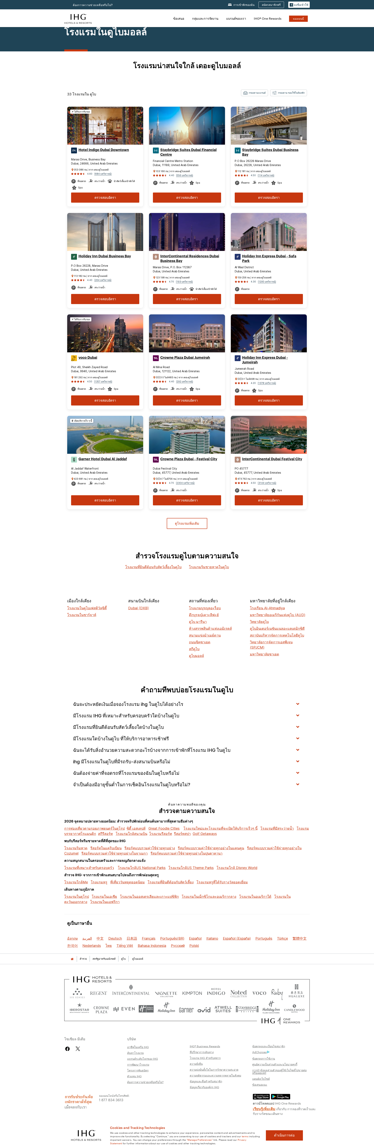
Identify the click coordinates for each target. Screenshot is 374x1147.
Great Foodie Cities (164, 828)
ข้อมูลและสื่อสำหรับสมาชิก (206, 1081)
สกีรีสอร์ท (105, 834)
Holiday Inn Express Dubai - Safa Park (269, 258)
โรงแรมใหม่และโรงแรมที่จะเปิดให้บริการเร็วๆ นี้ (220, 828)
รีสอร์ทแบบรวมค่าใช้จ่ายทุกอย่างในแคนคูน (211, 848)
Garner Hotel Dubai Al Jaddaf (103, 459)
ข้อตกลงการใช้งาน (263, 1058)
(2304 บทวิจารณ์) (185, 482)
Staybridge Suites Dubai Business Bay (270, 152)
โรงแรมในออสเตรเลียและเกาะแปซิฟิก (149, 897)
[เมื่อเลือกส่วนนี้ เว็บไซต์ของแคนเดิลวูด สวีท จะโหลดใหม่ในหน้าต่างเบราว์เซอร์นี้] (294, 1009)
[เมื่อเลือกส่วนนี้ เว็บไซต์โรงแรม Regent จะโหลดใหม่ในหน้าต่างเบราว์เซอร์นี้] (98, 992)
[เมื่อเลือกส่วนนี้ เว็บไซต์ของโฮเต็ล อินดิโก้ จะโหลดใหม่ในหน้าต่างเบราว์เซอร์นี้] (216, 992)
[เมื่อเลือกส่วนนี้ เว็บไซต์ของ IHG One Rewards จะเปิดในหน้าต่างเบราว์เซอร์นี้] (281, 1021)
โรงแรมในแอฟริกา (105, 902)
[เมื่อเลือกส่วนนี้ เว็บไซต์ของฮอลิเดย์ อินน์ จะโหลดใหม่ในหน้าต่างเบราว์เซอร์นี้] (166, 1009)
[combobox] (254, 93)
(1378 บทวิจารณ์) (267, 383)
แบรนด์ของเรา (236, 18)
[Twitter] (78, 1049)
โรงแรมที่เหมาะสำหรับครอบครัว (89, 868)
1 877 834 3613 (111, 1099)
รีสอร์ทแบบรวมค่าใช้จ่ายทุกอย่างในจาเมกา (114, 853)
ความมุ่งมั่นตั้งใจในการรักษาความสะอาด (214, 1069)
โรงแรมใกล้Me (76, 882)
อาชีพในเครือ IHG (138, 1047)
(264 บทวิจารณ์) (102, 280)
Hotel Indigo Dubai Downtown (104, 150)
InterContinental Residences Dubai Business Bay (189, 258)
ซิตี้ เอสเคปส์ (136, 828)
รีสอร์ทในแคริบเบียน (106, 848)
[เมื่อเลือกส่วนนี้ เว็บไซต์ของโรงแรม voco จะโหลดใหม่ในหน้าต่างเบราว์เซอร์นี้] (259, 992)
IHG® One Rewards (267, 18)
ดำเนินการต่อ (284, 1135)
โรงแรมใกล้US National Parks (142, 868)
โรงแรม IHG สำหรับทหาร (205, 1058)
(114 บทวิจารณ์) (266, 175)
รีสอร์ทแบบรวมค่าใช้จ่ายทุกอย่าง (149, 848)
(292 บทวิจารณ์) (184, 381)
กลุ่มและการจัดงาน (205, 18)
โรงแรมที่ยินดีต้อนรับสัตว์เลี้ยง (171, 882)
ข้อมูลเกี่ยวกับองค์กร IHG (204, 1087)
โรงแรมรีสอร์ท (160, 834)
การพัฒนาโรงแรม (138, 1064)
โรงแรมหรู (99, 882)
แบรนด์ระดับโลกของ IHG (142, 1059)
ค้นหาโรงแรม (135, 1053)
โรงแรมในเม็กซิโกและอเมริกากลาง (209, 897)
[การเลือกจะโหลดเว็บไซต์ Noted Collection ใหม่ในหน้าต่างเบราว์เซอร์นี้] (238, 992)
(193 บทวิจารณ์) (184, 281)
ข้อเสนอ (178, 18)
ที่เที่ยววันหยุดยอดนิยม (127, 882)
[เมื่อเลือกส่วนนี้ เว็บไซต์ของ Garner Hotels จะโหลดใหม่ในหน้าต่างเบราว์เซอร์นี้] (186, 1009)
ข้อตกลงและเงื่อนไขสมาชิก (268, 1046)
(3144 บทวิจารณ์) (267, 482)
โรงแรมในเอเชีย (104, 897)
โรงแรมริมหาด (75, 848)
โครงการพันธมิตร (138, 1070)
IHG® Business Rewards (205, 1046)
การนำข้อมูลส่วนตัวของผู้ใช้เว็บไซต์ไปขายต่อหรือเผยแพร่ (279, 1071)
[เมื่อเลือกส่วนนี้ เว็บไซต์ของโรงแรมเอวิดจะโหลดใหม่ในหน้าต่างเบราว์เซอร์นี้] (204, 1009)
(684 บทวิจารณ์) (103, 173)
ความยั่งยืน (196, 1064)
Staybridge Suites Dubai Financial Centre (188, 152)
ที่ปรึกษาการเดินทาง (202, 1052)
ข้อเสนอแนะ (259, 1084)
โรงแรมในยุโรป (76, 897)
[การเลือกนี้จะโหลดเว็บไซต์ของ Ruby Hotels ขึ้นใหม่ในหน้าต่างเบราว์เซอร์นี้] (277, 992)
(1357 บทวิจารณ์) (103, 381)
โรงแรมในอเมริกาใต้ (255, 897)
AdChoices (259, 1052)
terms (245, 1136)
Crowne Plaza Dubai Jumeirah (185, 357)
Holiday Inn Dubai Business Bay (105, 256)
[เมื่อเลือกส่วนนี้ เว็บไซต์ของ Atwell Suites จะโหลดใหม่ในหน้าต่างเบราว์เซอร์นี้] (223, 1009)
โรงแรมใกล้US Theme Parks (191, 868)
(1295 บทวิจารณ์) (267, 281)
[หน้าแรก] (72, 959)
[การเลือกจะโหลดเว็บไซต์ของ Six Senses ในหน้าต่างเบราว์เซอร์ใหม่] (77, 992)
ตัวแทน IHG (134, 1076)
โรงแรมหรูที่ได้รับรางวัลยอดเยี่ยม (222, 882)
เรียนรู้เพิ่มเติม (264, 1108)
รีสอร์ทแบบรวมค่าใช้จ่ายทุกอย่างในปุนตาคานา (186, 853)
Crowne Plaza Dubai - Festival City (188, 459)
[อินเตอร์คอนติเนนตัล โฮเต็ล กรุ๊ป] (78, 18)
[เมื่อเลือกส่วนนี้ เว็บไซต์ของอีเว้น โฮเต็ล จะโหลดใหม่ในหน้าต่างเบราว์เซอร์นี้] (124, 1009)
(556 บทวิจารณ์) (184, 175)
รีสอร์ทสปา (182, 834)
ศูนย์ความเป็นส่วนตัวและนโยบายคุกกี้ (274, 1064)
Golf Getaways (205, 834)
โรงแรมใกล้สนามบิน (131, 834)
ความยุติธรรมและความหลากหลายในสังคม (215, 1075)
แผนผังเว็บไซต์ (261, 1079)
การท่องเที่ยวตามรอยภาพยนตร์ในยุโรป (94, 828)
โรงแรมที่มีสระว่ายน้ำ (277, 828)
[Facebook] (68, 1049)
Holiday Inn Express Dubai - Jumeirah (265, 360)
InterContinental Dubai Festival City (272, 459)
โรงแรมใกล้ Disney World (237, 868)
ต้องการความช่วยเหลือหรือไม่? (93, 5)
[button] (299, 5)
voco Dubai (88, 357)
